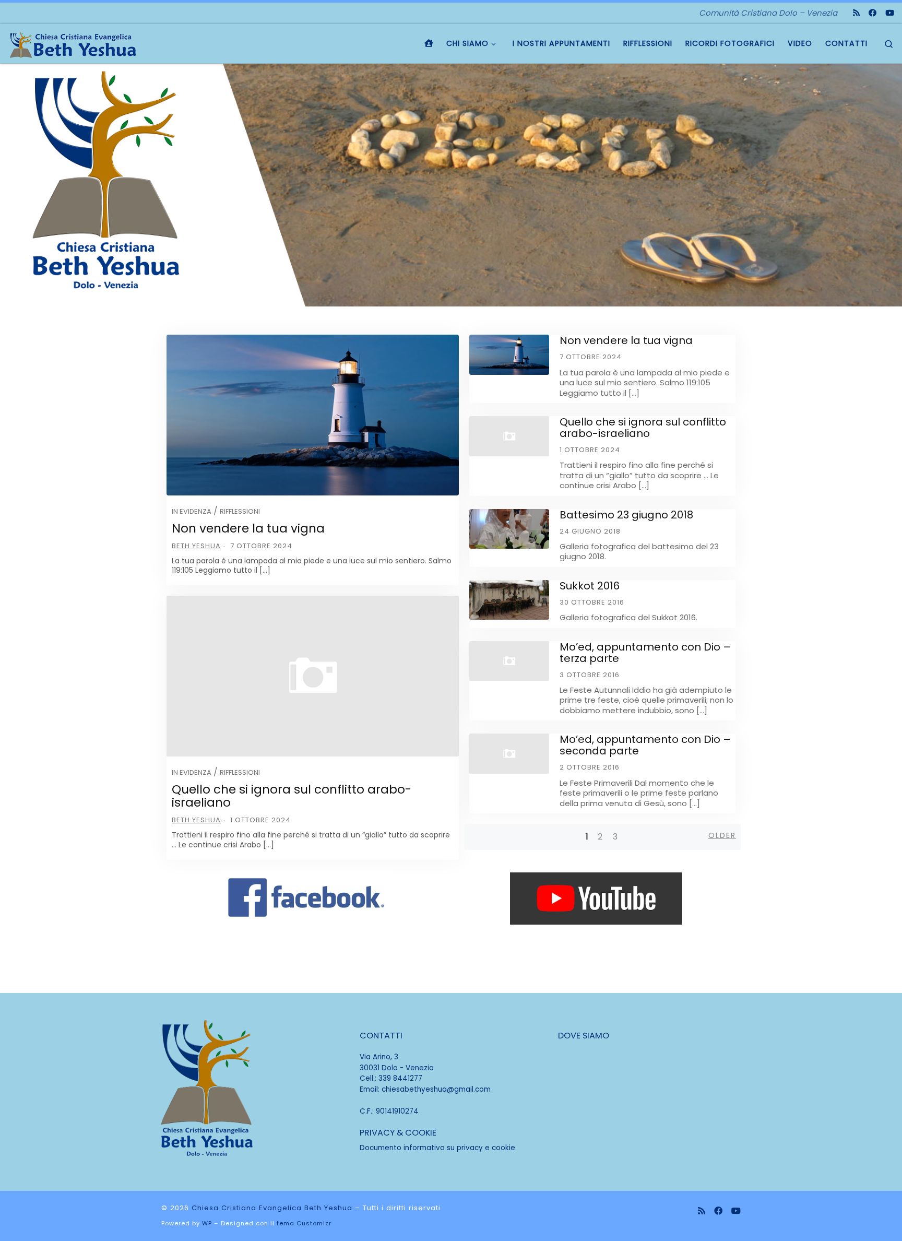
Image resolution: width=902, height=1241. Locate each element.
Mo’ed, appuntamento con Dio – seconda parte (645, 745)
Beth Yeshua (196, 546)
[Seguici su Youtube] (889, 13)
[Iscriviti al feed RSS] (856, 13)
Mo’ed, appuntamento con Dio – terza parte (645, 653)
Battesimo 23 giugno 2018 (626, 514)
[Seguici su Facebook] (872, 13)
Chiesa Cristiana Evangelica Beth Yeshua (272, 1208)
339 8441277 (400, 1078)
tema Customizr (304, 1223)
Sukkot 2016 (590, 585)
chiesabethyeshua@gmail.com (436, 1089)
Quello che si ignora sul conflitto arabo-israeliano (291, 796)
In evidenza (191, 511)
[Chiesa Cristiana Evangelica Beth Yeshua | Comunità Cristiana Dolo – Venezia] (73, 43)
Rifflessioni (240, 511)
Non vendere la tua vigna (248, 528)
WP (207, 1223)
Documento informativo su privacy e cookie (437, 1148)
